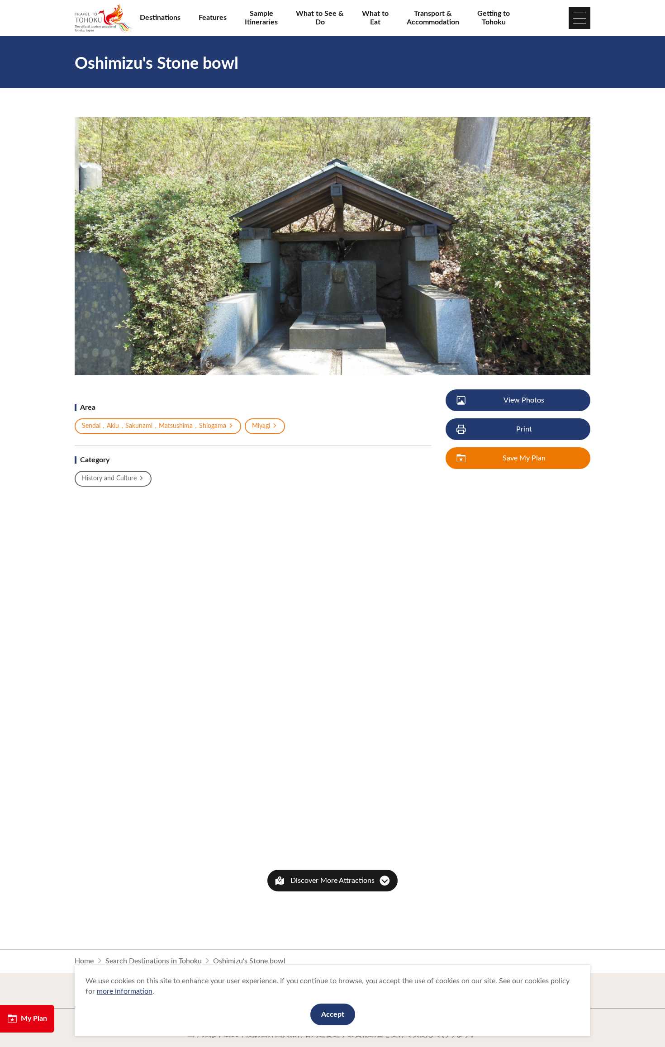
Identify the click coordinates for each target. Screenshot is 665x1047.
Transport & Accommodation (433, 18)
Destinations (160, 17)
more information (124, 991)
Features (213, 17)
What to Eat (375, 18)
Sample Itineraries (261, 18)
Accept (332, 1014)
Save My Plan (524, 458)
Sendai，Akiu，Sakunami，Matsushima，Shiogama (154, 426)
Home (84, 961)
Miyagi (261, 426)
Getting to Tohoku (493, 18)
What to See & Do (320, 18)
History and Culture (109, 478)
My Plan (34, 1018)
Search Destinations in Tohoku (153, 961)
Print (524, 429)
